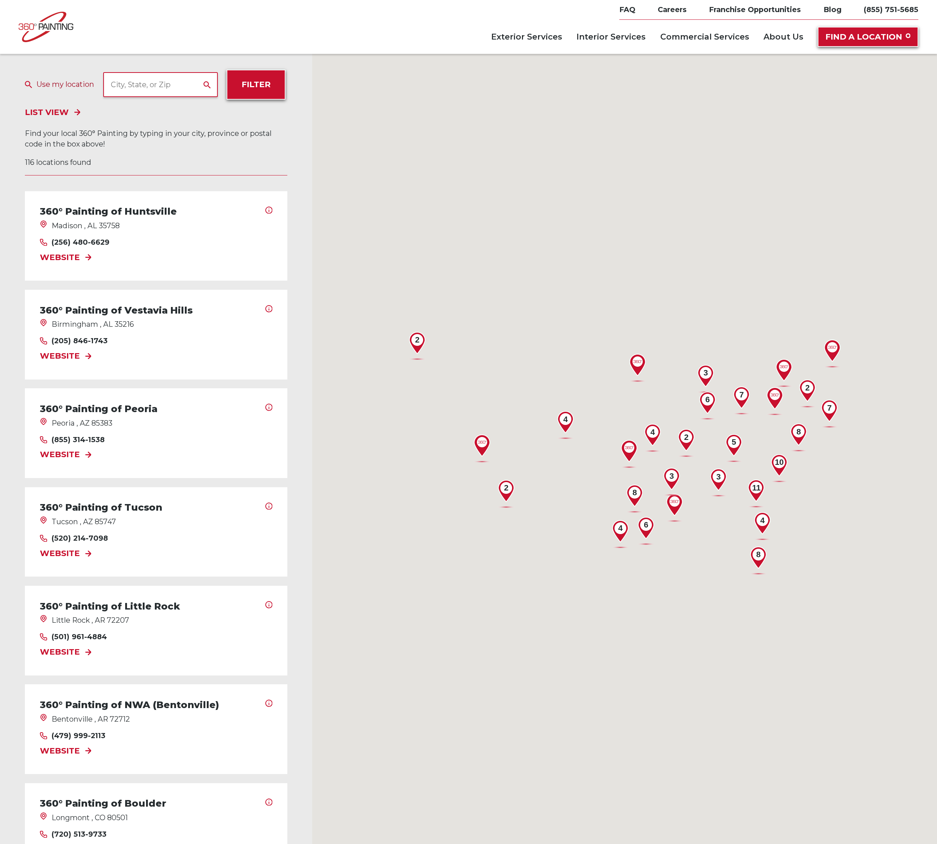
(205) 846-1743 (80, 341)
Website (60, 257)
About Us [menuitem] (783, 37)
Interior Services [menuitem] (611, 37)
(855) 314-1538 (78, 440)
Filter (256, 84)
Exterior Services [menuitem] (526, 37)
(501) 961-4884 (79, 637)
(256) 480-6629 (80, 242)
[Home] (46, 27)
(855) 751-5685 (891, 10)
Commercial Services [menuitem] (704, 37)
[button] (674, 508)
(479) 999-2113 (78, 736)
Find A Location (863, 37)
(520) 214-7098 (80, 538)
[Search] (207, 85)
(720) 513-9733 (79, 834)
